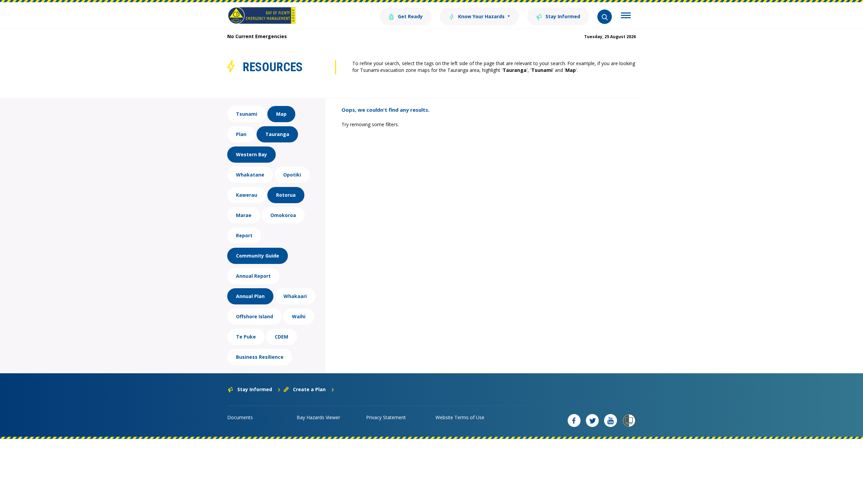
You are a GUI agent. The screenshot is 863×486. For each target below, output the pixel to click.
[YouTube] (610, 420)
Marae (243, 215)
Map (281, 114)
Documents (240, 417)
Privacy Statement (386, 417)
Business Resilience (260, 357)
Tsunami (246, 114)
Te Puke (246, 336)
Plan (241, 134)
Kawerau (246, 195)
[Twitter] (592, 420)
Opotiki (292, 174)
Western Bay (251, 154)
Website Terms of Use (460, 417)
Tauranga (277, 134)
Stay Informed (562, 16)
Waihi (298, 316)
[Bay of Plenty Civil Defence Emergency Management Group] (261, 15)
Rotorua (286, 195)
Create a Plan (309, 389)
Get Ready (409, 16)
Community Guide (257, 255)
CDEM (281, 336)
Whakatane (250, 174)
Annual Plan (250, 296)
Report (244, 235)
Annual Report (253, 276)
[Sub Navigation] (626, 16)
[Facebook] (574, 420)
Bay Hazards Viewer (318, 417)
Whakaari (295, 296)
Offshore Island (254, 316)
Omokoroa (283, 215)
